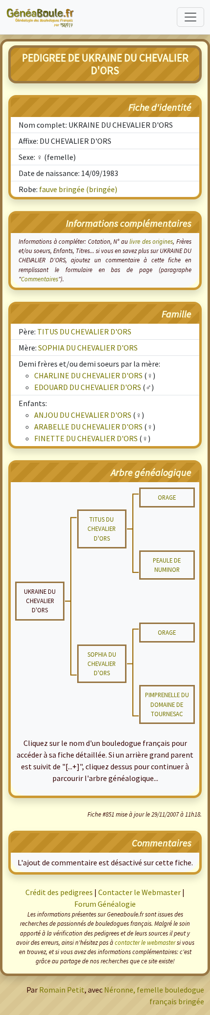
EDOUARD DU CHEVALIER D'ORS (87, 387)
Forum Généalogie (105, 904)
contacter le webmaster (145, 942)
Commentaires (39, 279)
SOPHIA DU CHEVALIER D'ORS (88, 347)
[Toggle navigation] (190, 17)
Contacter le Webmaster (139, 892)
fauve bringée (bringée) (78, 189)
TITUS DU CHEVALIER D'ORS (84, 331)
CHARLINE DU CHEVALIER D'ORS (88, 375)
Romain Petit (61, 990)
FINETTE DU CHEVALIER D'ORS (86, 438)
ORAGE (167, 497)
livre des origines (151, 241)
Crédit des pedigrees (59, 892)
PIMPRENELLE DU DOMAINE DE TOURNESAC (167, 704)
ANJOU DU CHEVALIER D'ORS (82, 415)
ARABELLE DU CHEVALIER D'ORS (88, 426)
